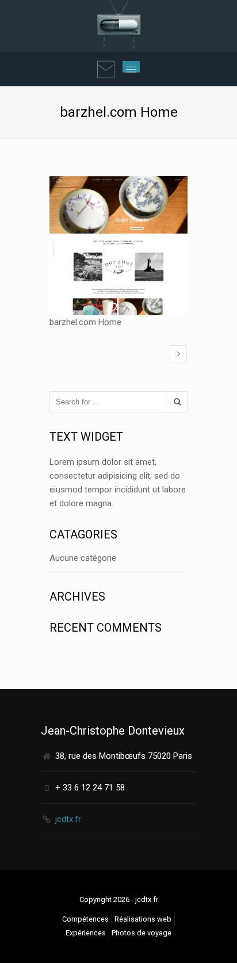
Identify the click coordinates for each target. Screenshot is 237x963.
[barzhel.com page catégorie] (178, 353)
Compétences (85, 919)
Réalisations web (142, 919)
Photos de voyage (141, 932)
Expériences (86, 932)
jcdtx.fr (68, 819)
